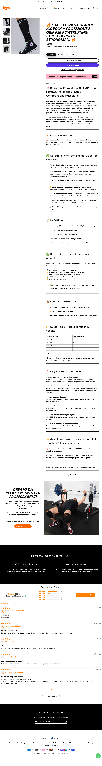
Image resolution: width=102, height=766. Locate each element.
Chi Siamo (12, 743)
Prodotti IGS (45, 8)
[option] (25, 36)
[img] (5, 608)
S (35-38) (51, 54)
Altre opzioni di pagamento (72, 70)
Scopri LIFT (73, 8)
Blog (64, 743)
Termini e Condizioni (51, 746)
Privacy (90, 743)
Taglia (48, 50)
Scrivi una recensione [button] (85, 595)
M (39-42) (61, 54)
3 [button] (51, 689)
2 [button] (48, 689)
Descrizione (50, 83)
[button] (42, 591)
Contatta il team (38, 743)
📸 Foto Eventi (59, 8)
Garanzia (84, 743)
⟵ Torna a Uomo (51, 696)
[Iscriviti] (65, 722)
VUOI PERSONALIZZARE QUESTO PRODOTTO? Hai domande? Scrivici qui (71, 468)
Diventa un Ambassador (54, 743)
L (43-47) (72, 54)
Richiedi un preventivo (24, 743)
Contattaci (85, 8)
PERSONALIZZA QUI (22, 526)
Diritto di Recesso (73, 743)
